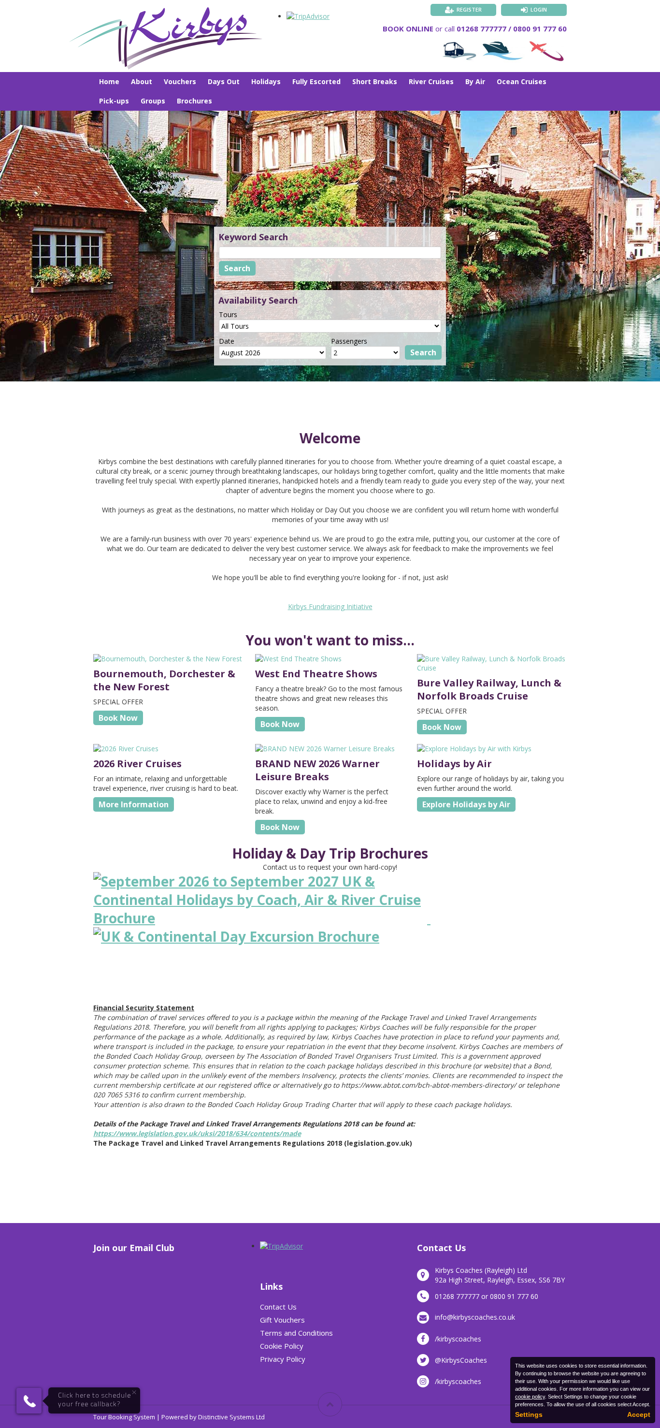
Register (469, 9)
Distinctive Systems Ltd (231, 1417)
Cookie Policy (281, 1346)
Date (226, 341)
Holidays (266, 81)
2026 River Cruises (137, 763)
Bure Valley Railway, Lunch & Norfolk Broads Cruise (489, 689)
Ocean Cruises (521, 81)
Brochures (194, 100)
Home (109, 81)
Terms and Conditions (296, 1333)
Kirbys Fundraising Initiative (330, 606)
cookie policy (530, 1396)
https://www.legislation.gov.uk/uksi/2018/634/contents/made (197, 1133)
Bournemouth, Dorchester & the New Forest (164, 680)
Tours (228, 314)
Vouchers (180, 81)
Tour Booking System (124, 1417)
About (141, 81)
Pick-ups (114, 100)
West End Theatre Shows (316, 673)
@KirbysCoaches (461, 1360)
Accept (638, 1414)
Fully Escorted (316, 81)
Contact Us (278, 1306)
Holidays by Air (454, 763)
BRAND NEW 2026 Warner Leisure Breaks (317, 770)
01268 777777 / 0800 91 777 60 (512, 28)
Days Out (224, 81)
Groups (153, 100)
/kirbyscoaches (458, 1338)
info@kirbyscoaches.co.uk (475, 1317)
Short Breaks (374, 81)
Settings (529, 1414)
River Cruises (431, 81)
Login (539, 9)
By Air (475, 81)
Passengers (349, 341)
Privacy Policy (282, 1359)
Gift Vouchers (282, 1320)
